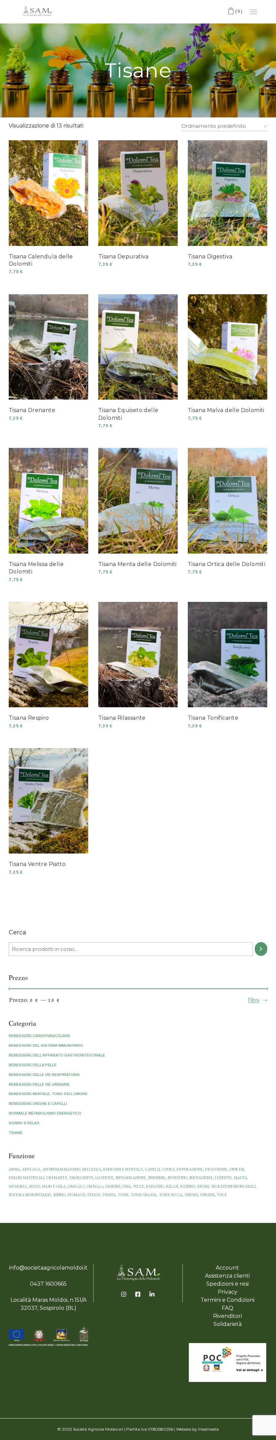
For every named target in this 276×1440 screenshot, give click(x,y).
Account (227, 1268)
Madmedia (208, 1429)
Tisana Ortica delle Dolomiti (226, 564)
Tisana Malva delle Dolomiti (226, 410)
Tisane (16, 1133)
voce (222, 1194)
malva (240, 1177)
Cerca (17, 932)
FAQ (227, 1308)
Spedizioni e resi (227, 1284)
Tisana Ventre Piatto (37, 864)
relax (172, 1186)
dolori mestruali (26, 1177)
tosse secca (171, 1194)
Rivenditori (227, 1316)
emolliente (81, 1177)
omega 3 (76, 1186)
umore (191, 1194)
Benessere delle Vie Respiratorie (44, 1075)
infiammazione (131, 1177)
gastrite (104, 1177)
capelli (152, 1169)
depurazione (190, 1169)
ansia (14, 1169)
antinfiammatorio (61, 1169)
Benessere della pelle (33, 1065)
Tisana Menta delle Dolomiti (137, 564)
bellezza (91, 1169)
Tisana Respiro (29, 718)
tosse (123, 1194)
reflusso (155, 1186)
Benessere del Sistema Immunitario (46, 1045)
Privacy (227, 1292)
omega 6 (95, 1186)
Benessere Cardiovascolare (39, 1036)
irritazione (201, 1177)
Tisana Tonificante (213, 718)
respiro (187, 1186)
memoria (18, 1186)
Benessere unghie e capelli (38, 1103)
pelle (138, 1186)
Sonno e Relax (24, 1123)
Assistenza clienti (227, 1276)
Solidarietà (227, 1324)
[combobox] (224, 124)
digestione (216, 1169)
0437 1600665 (48, 1284)
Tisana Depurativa (123, 256)
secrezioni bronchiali (233, 1186)
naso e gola (54, 1186)
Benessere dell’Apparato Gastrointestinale (57, 1055)
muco (34, 1186)
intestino (177, 1177)
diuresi (237, 1169)
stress (93, 1194)
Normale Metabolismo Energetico (45, 1113)
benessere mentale (123, 1169)
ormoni (112, 1186)
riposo (203, 1186)
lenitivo (223, 1177)
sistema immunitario (30, 1194)
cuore (168, 1169)
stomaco (76, 1194)
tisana (109, 1194)
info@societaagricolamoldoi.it (48, 1268)
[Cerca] (261, 949)
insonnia (157, 1177)
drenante (56, 1177)
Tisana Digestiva (210, 256)
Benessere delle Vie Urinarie (39, 1084)
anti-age (31, 1169)
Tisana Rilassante (122, 718)
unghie (207, 1194)
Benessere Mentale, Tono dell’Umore (48, 1094)
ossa (126, 1186)
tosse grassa (144, 1194)
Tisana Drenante (32, 410)
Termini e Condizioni (227, 1300)
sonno (59, 1194)
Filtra (254, 999)
